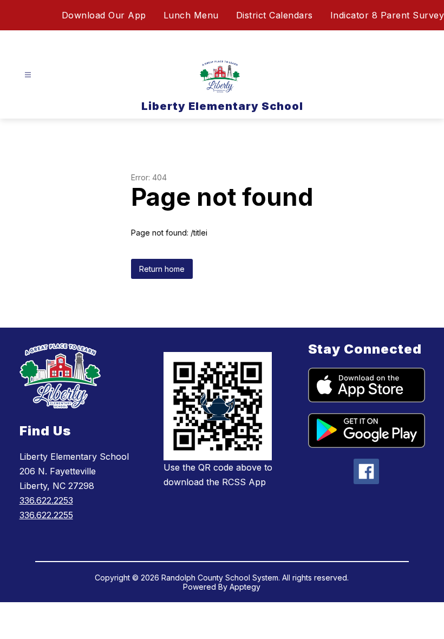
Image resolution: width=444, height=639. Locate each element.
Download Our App (104, 15)
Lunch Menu (191, 15)
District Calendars (274, 15)
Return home (162, 268)
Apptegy (245, 586)
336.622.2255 (46, 515)
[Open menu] (28, 75)
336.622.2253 (46, 500)
